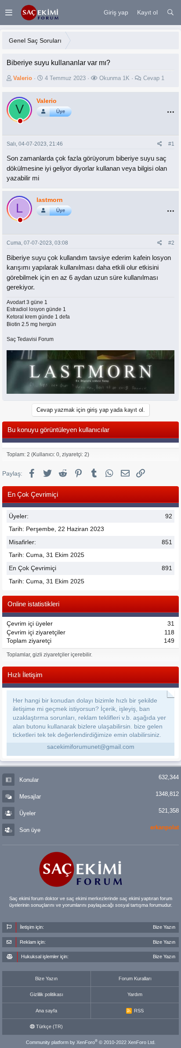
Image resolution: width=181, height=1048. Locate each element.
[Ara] (170, 13)
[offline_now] (20, 122)
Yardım (134, 994)
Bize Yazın (46, 978)
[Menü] (8, 13)
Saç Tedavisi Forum (30, 339)
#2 (171, 243)
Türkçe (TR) (49, 1026)
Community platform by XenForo (91, 1042)
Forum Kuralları (135, 978)
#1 (171, 144)
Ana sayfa (46, 1010)
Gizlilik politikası (46, 994)
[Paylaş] (159, 144)
